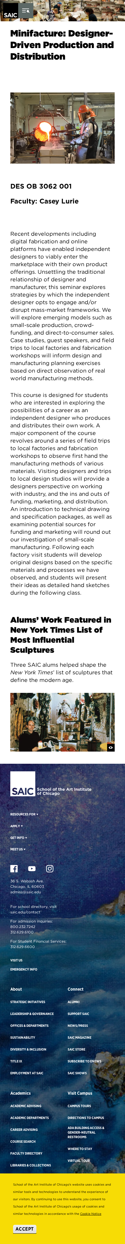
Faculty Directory (26, 1153)
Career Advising (24, 1130)
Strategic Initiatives (27, 1002)
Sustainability (22, 1037)
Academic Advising (25, 1106)
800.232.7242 (22, 926)
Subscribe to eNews (84, 1061)
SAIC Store (76, 1049)
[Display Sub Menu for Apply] (21, 826)
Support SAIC (78, 1014)
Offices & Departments (29, 1025)
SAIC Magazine (79, 1037)
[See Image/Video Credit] (111, 748)
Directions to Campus (86, 1118)
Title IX (16, 1061)
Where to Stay (80, 1149)
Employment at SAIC (26, 1073)
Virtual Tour (79, 1161)
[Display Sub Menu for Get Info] (25, 837)
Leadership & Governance (32, 1014)
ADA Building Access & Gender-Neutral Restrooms (86, 1132)
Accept (24, 1229)
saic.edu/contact (25, 912)
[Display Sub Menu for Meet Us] (24, 849)
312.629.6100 (22, 932)
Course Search (22, 1141)
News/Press (78, 1025)
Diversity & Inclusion (28, 1049)
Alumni (73, 1002)
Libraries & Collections (30, 1165)
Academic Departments (29, 1118)
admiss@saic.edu (25, 892)
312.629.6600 (22, 946)
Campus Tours (79, 1106)
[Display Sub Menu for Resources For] (36, 814)
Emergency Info (23, 969)
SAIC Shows (77, 1073)
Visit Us (16, 960)
